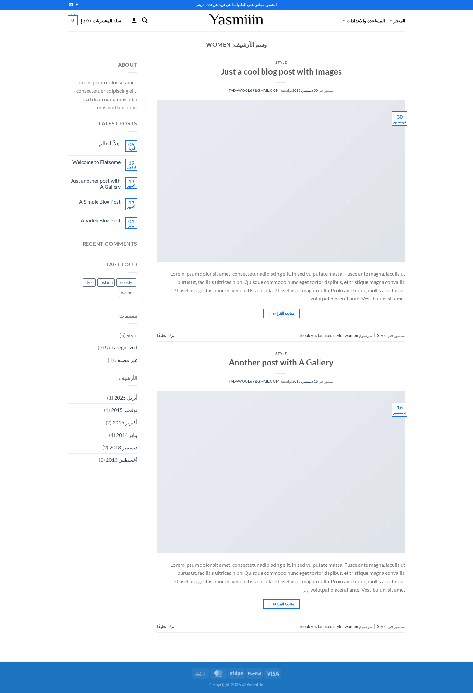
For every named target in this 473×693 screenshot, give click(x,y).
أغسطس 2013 (121, 460)
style (337, 335)
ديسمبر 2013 (123, 447)
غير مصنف (126, 360)
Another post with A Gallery (281, 362)
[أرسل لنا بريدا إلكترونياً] (71, 5)
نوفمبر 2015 (124, 410)
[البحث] (144, 20)
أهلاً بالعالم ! (108, 143)
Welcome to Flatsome (96, 162)
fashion (324, 335)
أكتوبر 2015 (125, 422)
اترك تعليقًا (166, 335)
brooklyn (308, 335)
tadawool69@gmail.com (254, 90)
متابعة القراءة (281, 313)
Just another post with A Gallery (96, 183)
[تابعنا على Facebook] (77, 5)
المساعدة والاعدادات (366, 20)
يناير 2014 (126, 435)
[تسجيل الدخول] (134, 20)
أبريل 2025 (125, 397)
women (351, 335)
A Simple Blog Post (100, 201)
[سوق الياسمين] (236, 20)
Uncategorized (121, 347)
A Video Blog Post (101, 220)
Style (281, 62)
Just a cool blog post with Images (281, 71)
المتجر (399, 20)
